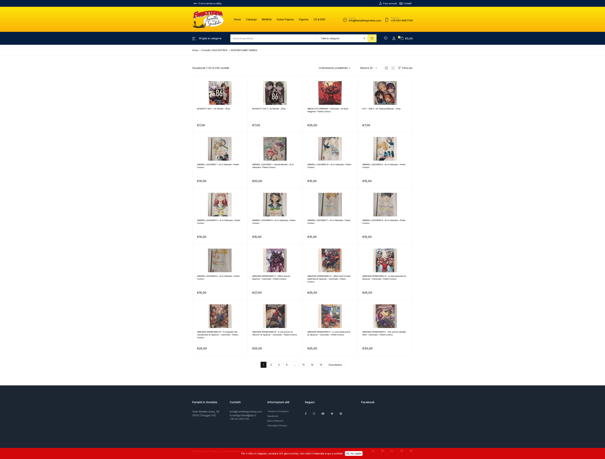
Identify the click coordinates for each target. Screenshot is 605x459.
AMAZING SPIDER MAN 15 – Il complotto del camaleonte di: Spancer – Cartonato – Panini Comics (217, 335)
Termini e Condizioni (278, 411)
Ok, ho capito (354, 453)
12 (312, 364)
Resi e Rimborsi (275, 420)
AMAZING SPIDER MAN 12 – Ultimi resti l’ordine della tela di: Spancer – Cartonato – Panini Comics (329, 279)
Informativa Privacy (277, 425)
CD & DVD (319, 19)
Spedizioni (272, 416)
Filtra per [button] (407, 68)
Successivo (335, 364)
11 (303, 364)
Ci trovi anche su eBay (210, 3)
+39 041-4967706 (239, 419)
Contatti (408, 3)
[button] (207, 38)
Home (237, 19)
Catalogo (251, 19)
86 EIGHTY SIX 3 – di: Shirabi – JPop (269, 108)
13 (321, 364)
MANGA (267, 19)
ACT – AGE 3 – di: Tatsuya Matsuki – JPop (381, 108)
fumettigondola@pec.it (243, 415)
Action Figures (285, 19)
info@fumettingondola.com (246, 411)
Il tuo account (390, 3)
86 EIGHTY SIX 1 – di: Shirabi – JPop (213, 108)
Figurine (303, 19)
